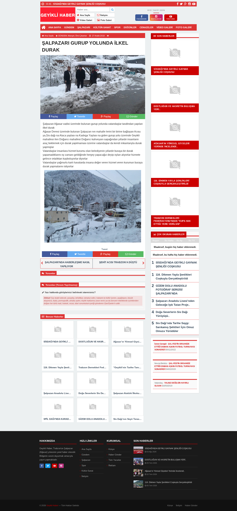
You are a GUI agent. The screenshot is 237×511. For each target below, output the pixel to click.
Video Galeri (85, 20)
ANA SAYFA (54, 27)
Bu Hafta (169, 240)
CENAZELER (146, 27)
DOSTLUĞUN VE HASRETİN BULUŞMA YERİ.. (165, 460)
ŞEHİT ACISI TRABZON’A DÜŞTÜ (118, 262)
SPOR (117, 27)
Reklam (112, 465)
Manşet (71, 36)
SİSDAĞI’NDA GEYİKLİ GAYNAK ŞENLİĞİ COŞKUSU (168, 448)
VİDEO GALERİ (165, 27)
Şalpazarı (86, 460)
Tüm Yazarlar (115, 460)
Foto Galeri (106, 20)
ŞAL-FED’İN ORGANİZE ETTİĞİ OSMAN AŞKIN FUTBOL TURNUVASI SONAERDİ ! (174, 347)
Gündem (85, 454)
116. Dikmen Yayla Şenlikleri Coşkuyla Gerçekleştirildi (168, 482)
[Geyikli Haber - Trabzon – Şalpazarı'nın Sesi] (57, 14)
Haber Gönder (115, 454)
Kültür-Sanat (87, 471)
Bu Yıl (192, 240)
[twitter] (181, 4)
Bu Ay (179, 240)
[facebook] (177, 4)
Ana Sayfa (84, 15)
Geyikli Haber (52, 505)
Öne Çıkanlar (81, 36)
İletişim (104, 15)
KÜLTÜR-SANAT (102, 27)
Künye (111, 449)
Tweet (104, 249)
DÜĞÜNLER (130, 27)
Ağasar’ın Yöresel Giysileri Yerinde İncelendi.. (165, 471)
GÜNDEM (69, 27)
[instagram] (189, 4)
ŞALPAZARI (83, 27)
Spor (84, 465)
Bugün (156, 240)
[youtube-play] (193, 4)
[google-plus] (185, 4)
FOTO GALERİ (184, 27)
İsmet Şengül (160, 344)
